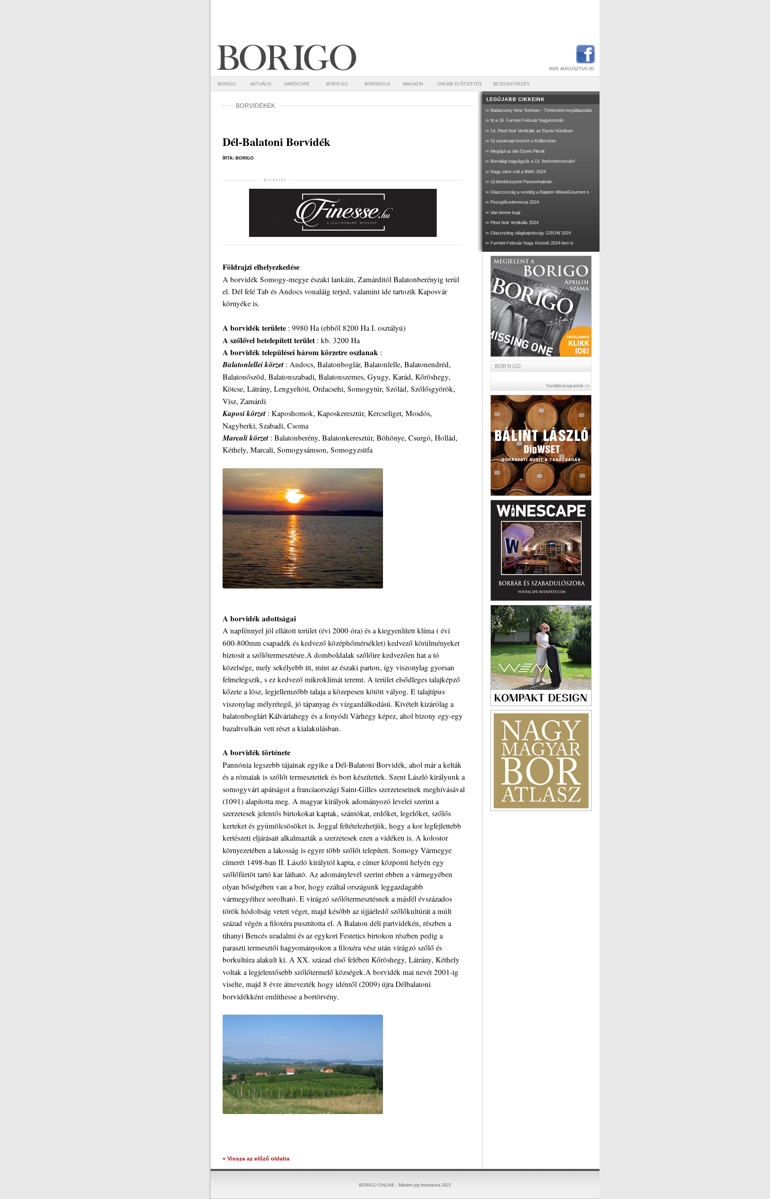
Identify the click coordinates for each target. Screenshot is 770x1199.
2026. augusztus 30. (572, 68)
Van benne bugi (505, 212)
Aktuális (260, 83)
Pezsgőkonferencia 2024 (514, 202)
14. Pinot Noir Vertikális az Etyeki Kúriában (531, 130)
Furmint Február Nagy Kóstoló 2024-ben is (531, 243)
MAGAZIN (413, 83)
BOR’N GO (337, 83)
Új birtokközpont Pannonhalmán (521, 181)
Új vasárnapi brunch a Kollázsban (523, 140)
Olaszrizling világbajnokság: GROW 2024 (530, 232)
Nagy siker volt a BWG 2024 (518, 171)
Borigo (227, 83)
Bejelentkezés (511, 83)
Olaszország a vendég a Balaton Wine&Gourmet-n (539, 192)
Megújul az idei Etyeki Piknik (517, 151)
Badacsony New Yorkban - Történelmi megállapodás (541, 110)
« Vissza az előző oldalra (256, 1158)
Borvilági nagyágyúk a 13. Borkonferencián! (532, 161)
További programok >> (568, 385)
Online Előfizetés (459, 83)
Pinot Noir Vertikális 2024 (514, 222)
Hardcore (297, 83)
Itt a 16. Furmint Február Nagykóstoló (526, 120)
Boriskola (377, 83)
